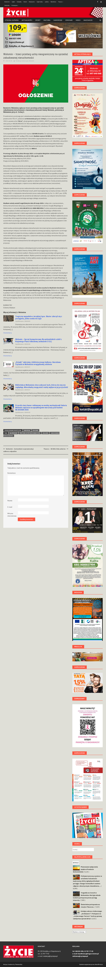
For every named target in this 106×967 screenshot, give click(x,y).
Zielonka (6, 5)
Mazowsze (88, 20)
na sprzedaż (13, 433)
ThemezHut (18, 964)
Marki (25, 1)
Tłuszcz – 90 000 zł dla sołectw (54, 449)
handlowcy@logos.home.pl (88, 954)
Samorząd (57, 20)
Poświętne (14, 5)
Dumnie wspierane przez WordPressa (91, 964)
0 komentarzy (7, 333)
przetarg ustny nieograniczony (30, 433)
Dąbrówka (40, 1)
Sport (37, 20)
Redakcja (18, 61)
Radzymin (32, 1)
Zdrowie (69, 20)
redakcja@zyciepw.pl (50, 956)
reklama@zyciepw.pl (80, 956)
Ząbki (13, 1)
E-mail (9, 507)
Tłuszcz (60, 1)
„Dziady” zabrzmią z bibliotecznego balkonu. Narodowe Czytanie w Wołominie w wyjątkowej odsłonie (38, 363)
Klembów (53, 1)
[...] (12, 329)
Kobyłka (19, 1)
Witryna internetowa (11, 514)
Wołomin (7, 1)
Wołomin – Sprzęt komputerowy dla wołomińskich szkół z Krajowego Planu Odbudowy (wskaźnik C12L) (38, 340)
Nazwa (9, 501)
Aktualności (27, 20)
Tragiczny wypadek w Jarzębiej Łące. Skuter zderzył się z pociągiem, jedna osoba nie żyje (38, 317)
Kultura (47, 20)
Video (78, 20)
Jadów (47, 1)
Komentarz (11, 473)
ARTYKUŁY (76, 862)
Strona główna (12, 20)
